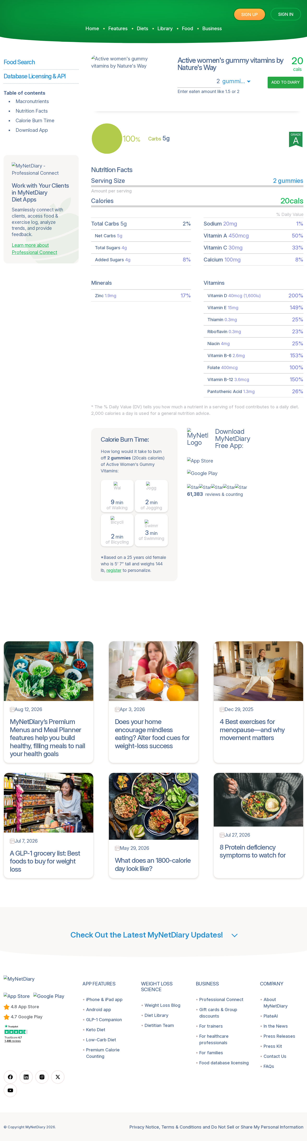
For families (211, 1052)
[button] (218, 461)
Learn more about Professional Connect (34, 249)
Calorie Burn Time (35, 120)
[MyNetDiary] (39, 12)
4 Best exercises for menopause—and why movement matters (252, 730)
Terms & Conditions (181, 1126)
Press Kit (273, 1046)
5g (159, 138)
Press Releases (279, 1036)
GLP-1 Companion (104, 1019)
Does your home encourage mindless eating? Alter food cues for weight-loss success (152, 734)
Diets (142, 28)
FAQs (269, 1066)
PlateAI (271, 1016)
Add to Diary (285, 82)
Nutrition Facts (32, 111)
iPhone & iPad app (104, 999)
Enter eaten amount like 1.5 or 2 (208, 91)
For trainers (211, 1026)
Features (118, 28)
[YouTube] (10, 1090)
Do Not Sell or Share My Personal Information (257, 1126)
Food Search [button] (19, 62)
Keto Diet (95, 1029)
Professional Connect (221, 999)
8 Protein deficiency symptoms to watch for (252, 851)
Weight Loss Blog (162, 1005)
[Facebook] (10, 1077)
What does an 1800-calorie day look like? (153, 864)
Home (92, 28)
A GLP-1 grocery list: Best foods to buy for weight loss (45, 861)
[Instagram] (42, 1077)
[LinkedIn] (26, 1077)
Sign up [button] (249, 14)
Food (187, 28)
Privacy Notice (144, 1126)
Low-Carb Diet (101, 1039)
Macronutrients (32, 101)
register (113, 570)
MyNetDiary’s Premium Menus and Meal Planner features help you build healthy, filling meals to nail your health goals (47, 738)
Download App (32, 130)
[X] (58, 1077)
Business (212, 28)
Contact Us (275, 1056)
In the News (276, 1026)
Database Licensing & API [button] (34, 76)
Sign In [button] (285, 14)
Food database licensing (224, 1062)
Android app (98, 1009)
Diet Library (156, 1015)
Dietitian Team (159, 1025)
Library (165, 28)
